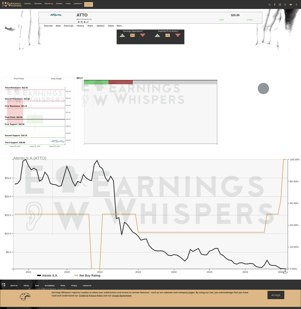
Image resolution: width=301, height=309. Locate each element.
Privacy (74, 286)
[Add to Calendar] (81, 21)
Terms (62, 286)
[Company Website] (84, 21)
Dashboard (78, 3)
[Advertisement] (150, 60)
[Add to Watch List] (78, 21)
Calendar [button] (27, 3)
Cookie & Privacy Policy (91, 295)
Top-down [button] (38, 3)
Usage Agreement (121, 295)
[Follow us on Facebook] (275, 4)
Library (26, 286)
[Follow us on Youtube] (290, 4)
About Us (13, 286)
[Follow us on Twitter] (270, 4)
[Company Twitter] (87, 21)
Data (37, 286)
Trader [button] (68, 3)
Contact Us (87, 286)
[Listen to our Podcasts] (296, 4)
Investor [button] (59, 3)
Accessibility (49, 286)
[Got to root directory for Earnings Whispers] (11, 4)
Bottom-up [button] (49, 3)
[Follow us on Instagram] (280, 4)
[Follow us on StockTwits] (285, 4)
